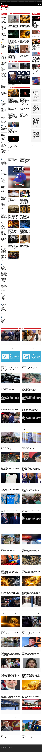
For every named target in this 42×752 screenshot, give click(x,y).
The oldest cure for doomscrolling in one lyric (12, 200)
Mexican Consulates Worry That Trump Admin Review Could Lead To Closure (3, 320)
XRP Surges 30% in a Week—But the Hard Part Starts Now (31, 697)
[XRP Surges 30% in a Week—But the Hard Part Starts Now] (31, 687)
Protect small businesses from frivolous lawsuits (3, 144)
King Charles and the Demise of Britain (12, 160)
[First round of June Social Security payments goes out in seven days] (31, 380)
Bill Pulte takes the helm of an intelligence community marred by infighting (4, 288)
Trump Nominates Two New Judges (9, 613)
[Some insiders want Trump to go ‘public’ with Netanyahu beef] (10, 520)
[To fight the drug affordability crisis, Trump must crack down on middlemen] (31, 439)
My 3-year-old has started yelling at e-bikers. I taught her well (30, 430)
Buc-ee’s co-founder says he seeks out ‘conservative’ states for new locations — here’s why (10, 737)
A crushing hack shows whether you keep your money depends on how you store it (3, 20)
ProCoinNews (11, 128)
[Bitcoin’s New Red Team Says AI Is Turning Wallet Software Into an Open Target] (25, 224)
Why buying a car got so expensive (8, 389)
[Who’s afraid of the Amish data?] (10, 541)
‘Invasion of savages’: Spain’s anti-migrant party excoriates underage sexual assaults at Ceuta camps (10, 654)
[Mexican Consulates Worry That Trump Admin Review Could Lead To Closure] (31, 358)
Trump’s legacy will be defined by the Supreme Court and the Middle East (30, 410)
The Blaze (10, 54)
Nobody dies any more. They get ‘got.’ (25, 109)
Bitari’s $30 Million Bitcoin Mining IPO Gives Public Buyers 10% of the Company (13, 42)
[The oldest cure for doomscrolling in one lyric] (13, 193)
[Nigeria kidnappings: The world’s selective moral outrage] (31, 501)
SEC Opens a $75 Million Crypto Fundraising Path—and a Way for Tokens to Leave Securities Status (4, 66)
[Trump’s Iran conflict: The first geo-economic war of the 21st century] (10, 439)
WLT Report (36, 91)
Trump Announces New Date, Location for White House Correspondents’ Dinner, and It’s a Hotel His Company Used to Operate (4, 163)
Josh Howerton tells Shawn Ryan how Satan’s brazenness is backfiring (24, 153)
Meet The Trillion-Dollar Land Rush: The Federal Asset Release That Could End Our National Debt (36, 95)
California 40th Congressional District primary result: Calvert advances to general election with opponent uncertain (31, 531)
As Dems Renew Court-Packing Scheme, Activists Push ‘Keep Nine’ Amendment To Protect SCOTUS (4, 215)
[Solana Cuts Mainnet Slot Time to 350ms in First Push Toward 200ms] (13, 224)
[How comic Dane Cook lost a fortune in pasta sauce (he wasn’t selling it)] (31, 644)
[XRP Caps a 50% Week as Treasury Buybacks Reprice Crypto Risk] (25, 34)
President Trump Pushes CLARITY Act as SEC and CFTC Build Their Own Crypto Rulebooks (13, 247)
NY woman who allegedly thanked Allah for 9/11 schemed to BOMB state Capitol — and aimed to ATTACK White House (31, 633)
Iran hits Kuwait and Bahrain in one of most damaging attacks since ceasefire (3, 120)
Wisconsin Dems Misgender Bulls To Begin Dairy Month (3, 233)
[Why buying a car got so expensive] (10, 380)
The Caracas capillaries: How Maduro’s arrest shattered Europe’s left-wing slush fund (31, 469)
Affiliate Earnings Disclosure (6, 747)
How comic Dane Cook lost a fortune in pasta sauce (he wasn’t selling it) (30, 654)
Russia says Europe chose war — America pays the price (10, 469)
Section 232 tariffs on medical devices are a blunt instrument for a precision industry (3, 152)
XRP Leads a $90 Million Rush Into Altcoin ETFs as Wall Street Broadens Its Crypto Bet (13, 27)
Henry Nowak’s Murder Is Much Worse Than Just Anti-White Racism (3, 197)
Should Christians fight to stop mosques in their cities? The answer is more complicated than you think (31, 717)
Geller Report (11, 107)
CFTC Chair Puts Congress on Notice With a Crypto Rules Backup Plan (10, 697)
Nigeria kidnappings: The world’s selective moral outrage (31, 511)
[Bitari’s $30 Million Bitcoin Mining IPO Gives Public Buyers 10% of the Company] (13, 34)
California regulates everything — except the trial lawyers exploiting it (31, 572)
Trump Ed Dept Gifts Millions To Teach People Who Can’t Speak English (3, 240)
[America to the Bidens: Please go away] (10, 400)
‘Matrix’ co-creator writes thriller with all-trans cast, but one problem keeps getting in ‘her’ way (4, 76)
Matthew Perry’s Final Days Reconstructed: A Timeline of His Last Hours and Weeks (4, 128)
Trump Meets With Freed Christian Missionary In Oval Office (3, 85)
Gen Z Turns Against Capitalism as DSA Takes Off (12, 109)
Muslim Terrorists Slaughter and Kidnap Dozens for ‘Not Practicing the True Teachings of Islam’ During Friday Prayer (24, 102)
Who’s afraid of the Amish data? (8, 550)
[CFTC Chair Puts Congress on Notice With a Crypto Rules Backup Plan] (10, 687)
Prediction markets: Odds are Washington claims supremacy (10, 490)
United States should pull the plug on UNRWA (9, 511)
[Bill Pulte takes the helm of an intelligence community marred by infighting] (10, 337)
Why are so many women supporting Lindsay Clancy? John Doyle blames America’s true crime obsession (25, 201)
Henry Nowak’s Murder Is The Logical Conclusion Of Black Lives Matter (3, 189)
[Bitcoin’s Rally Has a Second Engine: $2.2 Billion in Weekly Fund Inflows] (25, 239)
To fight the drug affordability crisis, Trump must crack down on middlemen (31, 449)
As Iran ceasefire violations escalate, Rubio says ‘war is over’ (3, 181)
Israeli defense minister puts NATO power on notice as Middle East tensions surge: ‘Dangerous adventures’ (25, 161)
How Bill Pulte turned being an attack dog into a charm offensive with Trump (10, 430)
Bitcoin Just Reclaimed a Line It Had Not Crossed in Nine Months (10, 633)
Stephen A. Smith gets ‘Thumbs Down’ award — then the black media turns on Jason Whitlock (9, 572)
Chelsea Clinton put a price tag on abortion (24, 56)
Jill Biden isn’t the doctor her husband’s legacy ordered (4, 274)
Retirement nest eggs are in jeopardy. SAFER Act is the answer (4, 280)
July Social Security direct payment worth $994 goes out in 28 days (4, 94)
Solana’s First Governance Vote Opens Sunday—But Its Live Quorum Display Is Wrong (3, 46)
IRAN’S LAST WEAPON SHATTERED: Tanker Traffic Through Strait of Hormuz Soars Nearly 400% (13, 116)
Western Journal (4, 366)
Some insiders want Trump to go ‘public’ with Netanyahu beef (10, 530)
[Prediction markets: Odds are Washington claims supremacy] (10, 480)
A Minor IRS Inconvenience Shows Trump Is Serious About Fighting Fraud (4, 173)
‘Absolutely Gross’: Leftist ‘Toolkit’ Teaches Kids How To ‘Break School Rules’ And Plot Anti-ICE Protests (3, 249)
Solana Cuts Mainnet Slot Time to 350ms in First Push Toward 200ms (12, 232)
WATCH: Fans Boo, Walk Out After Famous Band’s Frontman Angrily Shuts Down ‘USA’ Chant (36, 135)
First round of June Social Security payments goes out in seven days (29, 390)
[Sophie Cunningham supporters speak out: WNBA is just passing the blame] (31, 727)
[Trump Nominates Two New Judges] (10, 603)
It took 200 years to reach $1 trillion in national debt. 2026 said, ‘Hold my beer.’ (10, 716)
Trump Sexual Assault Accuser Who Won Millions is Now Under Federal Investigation (4, 267)
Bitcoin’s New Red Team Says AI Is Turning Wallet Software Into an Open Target (25, 232)
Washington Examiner (4, 345)
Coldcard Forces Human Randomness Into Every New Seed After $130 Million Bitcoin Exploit (13, 153)
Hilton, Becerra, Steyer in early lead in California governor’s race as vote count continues (30, 490)
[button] (38, 4)
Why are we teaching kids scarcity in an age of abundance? (3, 28)
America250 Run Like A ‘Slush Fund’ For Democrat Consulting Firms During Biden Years (3, 226)
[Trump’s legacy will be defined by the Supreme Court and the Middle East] (31, 400)
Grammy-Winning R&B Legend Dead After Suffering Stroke (36, 108)
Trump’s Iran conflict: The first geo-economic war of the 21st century (9, 449)
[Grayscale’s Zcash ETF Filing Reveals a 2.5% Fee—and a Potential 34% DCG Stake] (25, 209)
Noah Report (22, 113)
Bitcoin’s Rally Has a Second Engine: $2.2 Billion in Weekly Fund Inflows (24, 247)
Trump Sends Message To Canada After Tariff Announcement (25, 115)
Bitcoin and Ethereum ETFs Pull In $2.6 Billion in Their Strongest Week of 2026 (25, 27)
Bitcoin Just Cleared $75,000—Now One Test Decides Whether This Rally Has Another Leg (31, 593)
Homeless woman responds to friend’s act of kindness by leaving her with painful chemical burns (31, 551)
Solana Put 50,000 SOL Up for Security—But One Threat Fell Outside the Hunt (31, 613)
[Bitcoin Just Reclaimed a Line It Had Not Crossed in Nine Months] (10, 623)
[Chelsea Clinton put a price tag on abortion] (25, 49)
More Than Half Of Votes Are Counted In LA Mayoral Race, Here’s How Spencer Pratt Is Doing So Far (36, 121)
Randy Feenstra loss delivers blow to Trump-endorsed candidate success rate (3, 111)
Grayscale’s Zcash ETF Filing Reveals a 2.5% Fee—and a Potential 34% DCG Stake (25, 217)
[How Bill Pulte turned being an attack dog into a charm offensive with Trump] (10, 419)
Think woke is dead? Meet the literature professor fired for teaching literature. (12, 57)
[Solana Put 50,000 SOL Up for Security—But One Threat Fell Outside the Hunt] (31, 603)
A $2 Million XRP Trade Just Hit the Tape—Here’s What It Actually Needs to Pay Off (10, 593)
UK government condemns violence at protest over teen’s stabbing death (4, 206)
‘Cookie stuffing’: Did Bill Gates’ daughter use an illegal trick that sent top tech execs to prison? (3, 56)
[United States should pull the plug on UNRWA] (10, 501)
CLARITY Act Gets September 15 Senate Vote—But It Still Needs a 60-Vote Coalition (13, 262)
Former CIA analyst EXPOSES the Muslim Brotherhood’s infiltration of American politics (4, 36)
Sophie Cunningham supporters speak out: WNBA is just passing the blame (31, 737)
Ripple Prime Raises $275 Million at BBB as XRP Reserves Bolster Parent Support (13, 131)
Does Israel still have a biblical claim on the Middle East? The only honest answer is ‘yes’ (13, 217)
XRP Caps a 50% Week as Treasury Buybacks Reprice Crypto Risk (25, 41)
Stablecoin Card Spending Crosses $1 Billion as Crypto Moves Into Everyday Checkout (13, 101)
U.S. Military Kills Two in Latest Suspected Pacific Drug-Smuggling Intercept (3, 103)
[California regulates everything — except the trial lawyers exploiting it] (31, 562)
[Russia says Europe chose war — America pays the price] (10, 459)
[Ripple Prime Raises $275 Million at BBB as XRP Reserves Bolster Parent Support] (13, 124)
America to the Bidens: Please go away (9, 409)
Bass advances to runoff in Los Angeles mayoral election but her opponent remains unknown (3, 297)
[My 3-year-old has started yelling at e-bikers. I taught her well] (31, 419)
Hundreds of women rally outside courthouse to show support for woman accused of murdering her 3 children (10, 675)
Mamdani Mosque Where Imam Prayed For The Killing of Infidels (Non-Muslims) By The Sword (13, 146)
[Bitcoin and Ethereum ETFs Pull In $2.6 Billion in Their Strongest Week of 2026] (25, 19)
